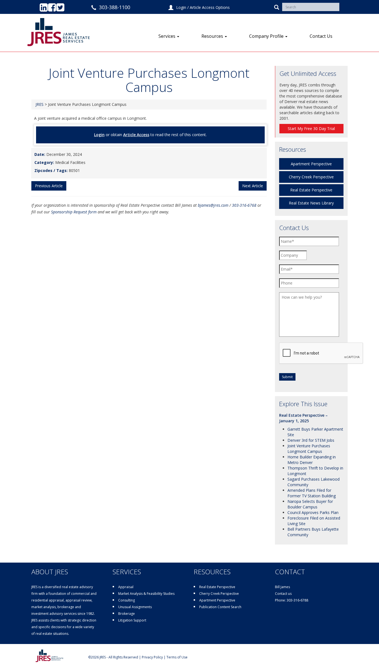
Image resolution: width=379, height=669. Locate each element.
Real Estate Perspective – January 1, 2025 (303, 418)
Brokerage (126, 613)
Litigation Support (132, 620)
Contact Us (321, 36)
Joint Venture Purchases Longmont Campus (308, 448)
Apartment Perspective (311, 163)
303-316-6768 (244, 205)
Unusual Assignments (135, 607)
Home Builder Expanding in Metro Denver (311, 459)
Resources (212, 36)
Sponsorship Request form (74, 211)
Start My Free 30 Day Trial (311, 128)
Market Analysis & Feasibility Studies (146, 593)
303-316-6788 (297, 600)
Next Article (252, 185)
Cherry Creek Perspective (311, 176)
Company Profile (267, 36)
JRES (40, 104)
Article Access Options (210, 7)
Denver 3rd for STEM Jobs (310, 440)
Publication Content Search (220, 607)
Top (366, 656)
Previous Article (49, 185)
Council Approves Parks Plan (312, 512)
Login (181, 7)
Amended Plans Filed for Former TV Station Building (311, 493)
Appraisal (125, 587)
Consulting (126, 600)
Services (167, 36)
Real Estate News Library (311, 203)
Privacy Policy (152, 657)
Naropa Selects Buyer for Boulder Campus (310, 504)
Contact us (283, 593)
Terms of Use (177, 657)
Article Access (136, 134)
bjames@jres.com (213, 205)
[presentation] (321, 353)
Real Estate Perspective (311, 190)
